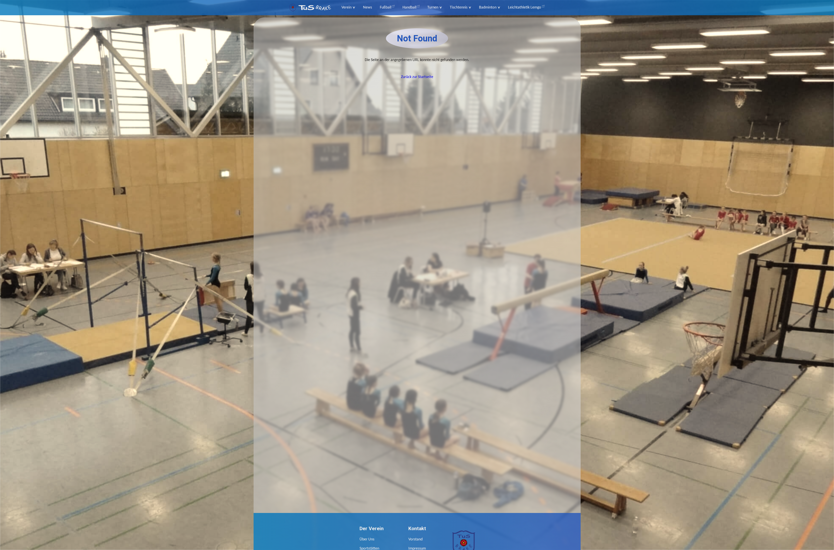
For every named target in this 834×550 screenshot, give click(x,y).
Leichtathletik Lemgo (524, 7)
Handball (409, 7)
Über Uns (367, 539)
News (367, 7)
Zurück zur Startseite (417, 77)
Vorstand (415, 539)
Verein (346, 7)
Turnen (432, 7)
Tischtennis (458, 7)
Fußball (385, 7)
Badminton (487, 7)
